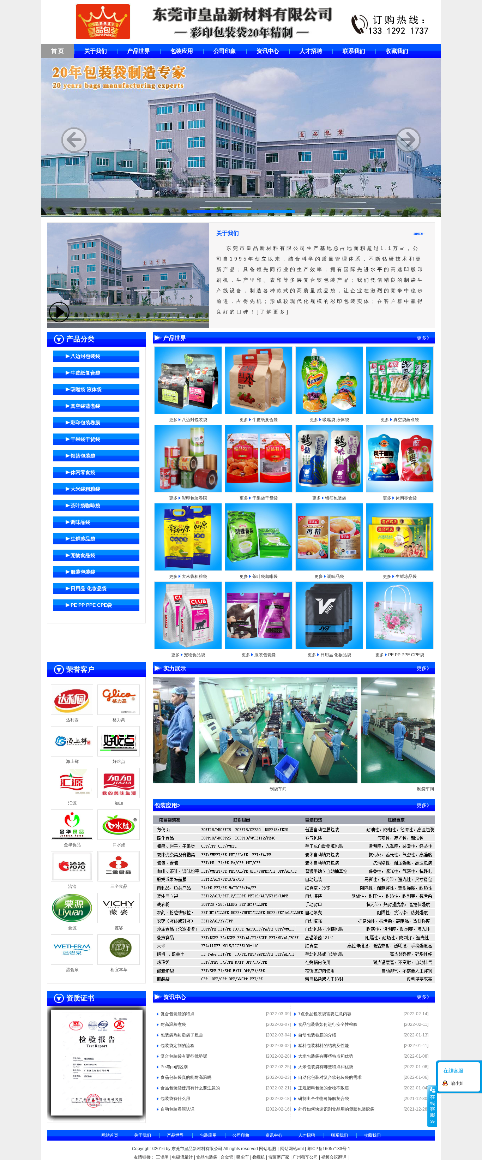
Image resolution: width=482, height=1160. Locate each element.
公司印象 (224, 51)
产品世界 (138, 51)
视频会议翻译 (334, 1157)
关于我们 (95, 51)
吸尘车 (242, 1157)
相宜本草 (118, 969)
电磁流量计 (182, 1157)
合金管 (227, 1157)
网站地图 (267, 1148)
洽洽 (72, 886)
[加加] (118, 796)
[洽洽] (72, 880)
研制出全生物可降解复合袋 (323, 1098)
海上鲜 (72, 761)
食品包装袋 (206, 1157)
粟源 (72, 928)
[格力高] (118, 713)
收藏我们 (397, 51)
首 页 (57, 51)
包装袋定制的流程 (177, 1045)
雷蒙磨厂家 (278, 1157)
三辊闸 (162, 1157)
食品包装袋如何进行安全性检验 (327, 1024)
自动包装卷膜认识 (177, 1109)
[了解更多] (273, 312)
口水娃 (119, 844)
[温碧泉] (72, 963)
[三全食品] (118, 880)
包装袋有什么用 (175, 1098)
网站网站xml (292, 1148)
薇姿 (119, 928)
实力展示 (174, 668)
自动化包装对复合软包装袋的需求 (330, 1077)
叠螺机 (258, 1157)
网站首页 (109, 1135)
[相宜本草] (118, 963)
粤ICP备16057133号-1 (328, 1148)
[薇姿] (118, 921)
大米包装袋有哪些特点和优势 (325, 1056)
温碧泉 (72, 969)
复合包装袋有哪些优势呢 (184, 1056)
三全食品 (118, 886)
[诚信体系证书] (67, 1114)
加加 (119, 803)
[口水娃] (118, 838)
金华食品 (72, 844)
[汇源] (72, 796)
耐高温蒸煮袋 (173, 1024)
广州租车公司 (305, 1157)
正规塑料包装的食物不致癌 (323, 1088)
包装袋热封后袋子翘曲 (182, 1035)
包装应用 (181, 51)
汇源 (72, 803)
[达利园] (72, 713)
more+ (419, 233)
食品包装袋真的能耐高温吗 (186, 1077)
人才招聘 (311, 51)
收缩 (432, 1106)
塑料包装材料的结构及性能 (323, 1045)
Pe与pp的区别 (174, 1066)
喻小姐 (457, 1083)
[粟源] (72, 921)
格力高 (119, 719)
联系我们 (354, 51)
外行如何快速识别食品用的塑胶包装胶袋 (336, 1109)
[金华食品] (72, 838)
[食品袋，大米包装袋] (241, 138)
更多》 (424, 338)
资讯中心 (268, 51)
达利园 (72, 719)
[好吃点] (118, 755)
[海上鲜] (72, 755)
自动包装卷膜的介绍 (317, 1035)
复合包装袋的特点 (177, 1013)
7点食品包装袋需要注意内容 (324, 1013)
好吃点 (119, 761)
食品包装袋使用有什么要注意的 (190, 1088)
